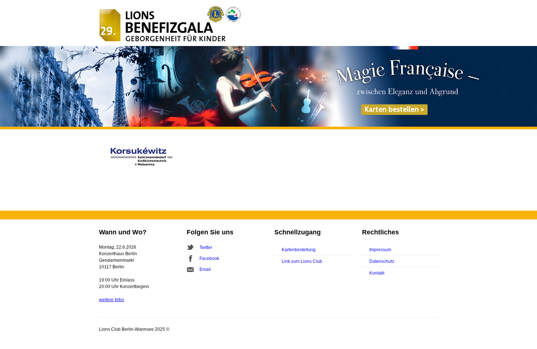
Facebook (209, 258)
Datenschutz (381, 261)
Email (205, 269)
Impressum (380, 249)
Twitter (205, 247)
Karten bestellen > (394, 109)
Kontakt (376, 273)
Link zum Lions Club (302, 261)
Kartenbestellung (299, 249)
